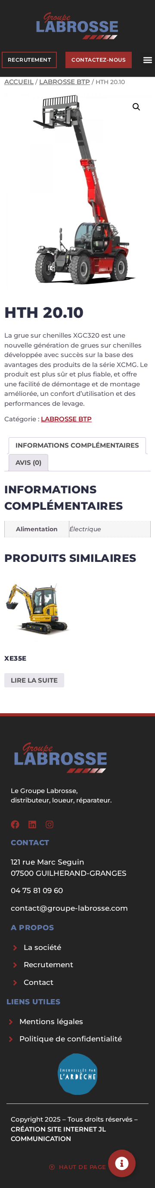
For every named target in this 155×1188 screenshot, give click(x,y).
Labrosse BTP (64, 82)
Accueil (19, 82)
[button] (147, 60)
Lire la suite (34, 680)
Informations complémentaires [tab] (77, 445)
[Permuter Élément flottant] (122, 1163)
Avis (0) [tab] (28, 462)
